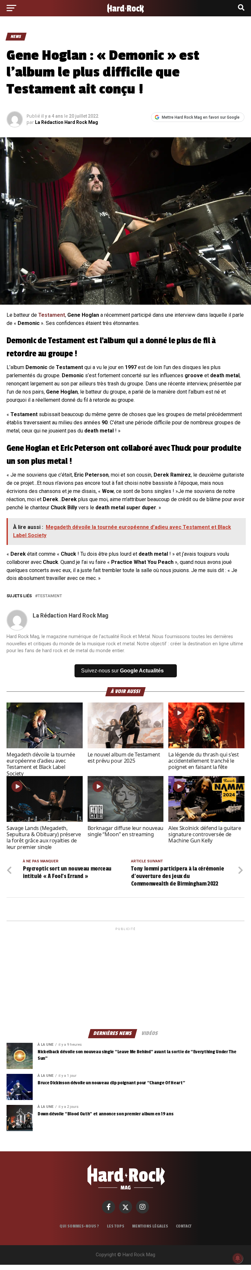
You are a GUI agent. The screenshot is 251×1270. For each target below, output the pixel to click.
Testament (51, 315)
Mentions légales (150, 1226)
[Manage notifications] (237, 1258)
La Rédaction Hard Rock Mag (66, 122)
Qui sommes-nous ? (79, 1226)
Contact (184, 1226)
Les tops (115, 1226)
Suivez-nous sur (122, 670)
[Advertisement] (125, 978)
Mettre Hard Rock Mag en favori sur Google (201, 117)
